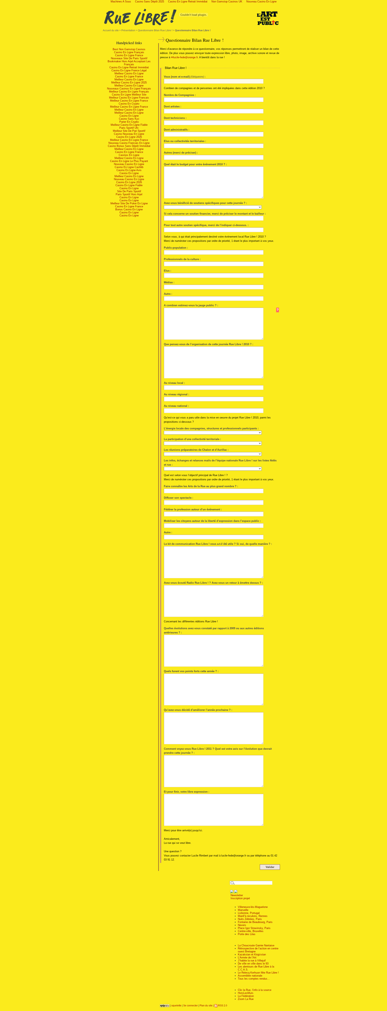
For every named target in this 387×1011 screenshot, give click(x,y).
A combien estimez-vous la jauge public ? (190, 305)
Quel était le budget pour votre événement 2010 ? (194, 164)
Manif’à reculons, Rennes (252, 916)
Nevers (242, 925)
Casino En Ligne (129, 115)
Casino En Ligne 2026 (129, 136)
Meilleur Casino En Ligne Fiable (129, 124)
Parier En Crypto (129, 121)
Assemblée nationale (250, 975)
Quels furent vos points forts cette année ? (190, 671)
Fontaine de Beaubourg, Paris (255, 922)
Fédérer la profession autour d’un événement (192, 509)
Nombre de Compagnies (179, 95)
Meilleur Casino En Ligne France (129, 100)
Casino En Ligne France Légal (129, 70)
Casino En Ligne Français (129, 52)
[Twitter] (235, 892)
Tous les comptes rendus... (254, 978)
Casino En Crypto (129, 103)
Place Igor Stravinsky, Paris (254, 928)
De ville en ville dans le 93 (253, 963)
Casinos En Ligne (129, 155)
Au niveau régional (175, 394)
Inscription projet (240, 898)
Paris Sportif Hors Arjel (129, 194)
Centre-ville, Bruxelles (250, 931)
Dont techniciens (174, 117)
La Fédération (246, 996)
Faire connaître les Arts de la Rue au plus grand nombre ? (200, 486)
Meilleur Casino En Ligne (129, 73)
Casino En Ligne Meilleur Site (129, 94)
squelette (176, 1005)
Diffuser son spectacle (177, 497)
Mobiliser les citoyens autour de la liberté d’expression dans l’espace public (211, 520)
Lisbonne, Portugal (249, 912)
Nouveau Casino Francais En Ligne (129, 142)
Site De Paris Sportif (129, 191)
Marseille (243, 909)
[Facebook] (231, 892)
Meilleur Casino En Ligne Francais (129, 97)
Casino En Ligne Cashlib (129, 167)
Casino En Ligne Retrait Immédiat (129, 67)
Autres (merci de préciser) (180, 152)
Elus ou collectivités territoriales (184, 141)
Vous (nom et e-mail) (177, 76)
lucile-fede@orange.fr (185, 57)
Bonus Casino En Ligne (129, 209)
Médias (168, 282)
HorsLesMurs (245, 992)
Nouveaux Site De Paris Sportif (129, 58)
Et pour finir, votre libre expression (186, 791)
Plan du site (206, 1005)
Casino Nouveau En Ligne (129, 133)
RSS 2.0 (222, 1005)
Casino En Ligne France (129, 55)
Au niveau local (173, 382)
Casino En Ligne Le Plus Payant (129, 161)
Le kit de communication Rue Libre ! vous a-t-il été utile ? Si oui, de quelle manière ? (217, 543)
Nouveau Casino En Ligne (129, 164)
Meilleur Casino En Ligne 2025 (129, 82)
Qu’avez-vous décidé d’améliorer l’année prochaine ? (197, 709)
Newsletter (236, 895)
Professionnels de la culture (181, 259)
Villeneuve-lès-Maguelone (253, 906)
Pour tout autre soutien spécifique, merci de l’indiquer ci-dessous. (205, 225)
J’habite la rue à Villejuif (252, 960)
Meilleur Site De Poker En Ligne (129, 203)
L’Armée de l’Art (247, 957)
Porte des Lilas (246, 934)
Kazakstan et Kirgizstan (252, 954)
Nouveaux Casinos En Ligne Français (129, 88)
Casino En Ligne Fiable (129, 185)
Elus (167, 270)
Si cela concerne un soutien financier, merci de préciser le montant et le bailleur (214, 213)
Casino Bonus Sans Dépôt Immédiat (129, 145)
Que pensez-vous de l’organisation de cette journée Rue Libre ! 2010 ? (208, 344)
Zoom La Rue (246, 999)
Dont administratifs (176, 129)
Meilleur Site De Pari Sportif (129, 130)
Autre (167, 293)
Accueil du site (111, 30)
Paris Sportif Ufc (129, 127)
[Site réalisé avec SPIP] (165, 1005)
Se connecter (190, 1005)
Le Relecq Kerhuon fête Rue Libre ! (258, 972)
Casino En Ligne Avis (129, 170)
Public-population (175, 247)
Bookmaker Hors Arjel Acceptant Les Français (129, 63)
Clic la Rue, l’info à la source (254, 989)
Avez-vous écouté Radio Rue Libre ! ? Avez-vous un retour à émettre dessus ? (212, 582)
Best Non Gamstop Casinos (129, 49)
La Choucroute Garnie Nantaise (256, 945)
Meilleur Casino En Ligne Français (129, 91)
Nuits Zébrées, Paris (250, 919)
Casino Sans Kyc (129, 118)
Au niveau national (175, 405)
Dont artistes (172, 106)
